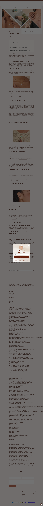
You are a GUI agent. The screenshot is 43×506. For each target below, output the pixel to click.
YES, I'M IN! (21, 257)
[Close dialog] (28, 245)
